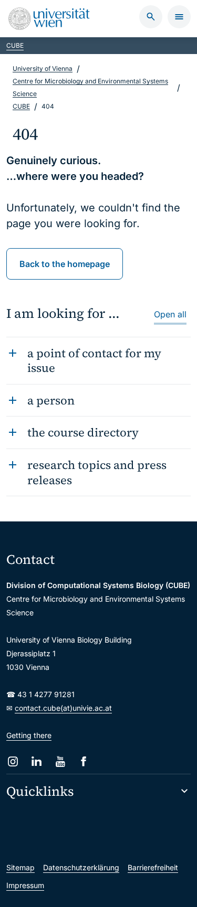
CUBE (15, 45)
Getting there (28, 735)
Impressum (25, 885)
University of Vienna (42, 68)
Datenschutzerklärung (81, 867)
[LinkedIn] (36, 761)
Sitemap (20, 867)
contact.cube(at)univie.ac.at (63, 707)
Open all (170, 314)
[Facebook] (84, 761)
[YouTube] (60, 761)
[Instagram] (13, 761)
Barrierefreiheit (153, 867)
